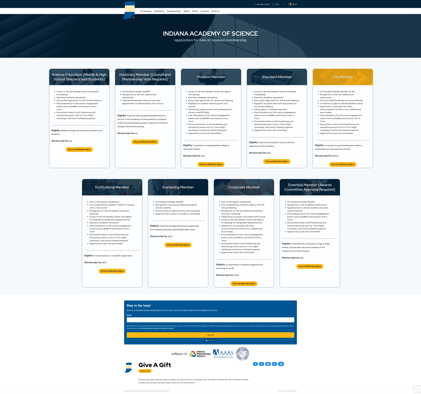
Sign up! (210, 335)
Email (129, 315)
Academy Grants (174, 11)
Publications (159, 11)
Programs (205, 11)
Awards (187, 11)
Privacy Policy (292, 391)
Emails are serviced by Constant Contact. (157, 328)
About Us (215, 11)
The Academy (145, 11)
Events (195, 11)
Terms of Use (282, 391)
